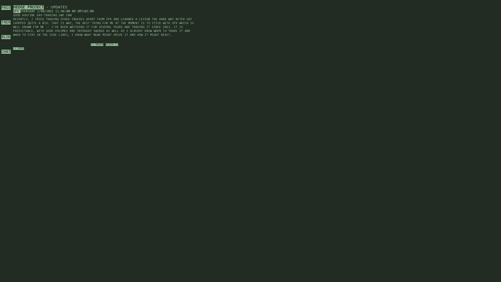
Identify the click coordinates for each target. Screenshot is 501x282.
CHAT (6, 52)
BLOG (6, 37)
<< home (18, 48)
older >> (112, 44)
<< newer (97, 44)
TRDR (6, 22)
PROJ (6, 8)
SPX (17, 11)
